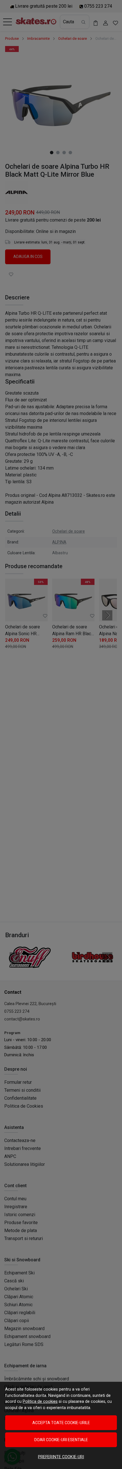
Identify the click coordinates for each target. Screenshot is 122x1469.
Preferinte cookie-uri (61, 1457)
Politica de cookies (40, 1401)
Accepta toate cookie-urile (61, 1422)
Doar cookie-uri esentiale (61, 1439)
